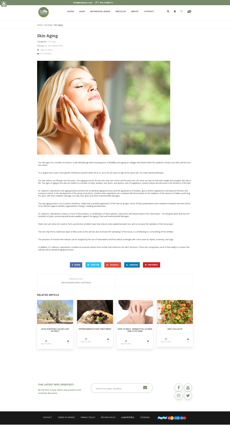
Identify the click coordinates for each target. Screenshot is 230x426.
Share (77, 265)
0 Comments (46, 53)
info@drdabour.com (82, 2)
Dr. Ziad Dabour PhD (54, 45)
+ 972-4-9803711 (105, 2)
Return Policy (108, 417)
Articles (121, 11)
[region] (115, 25)
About (135, 11)
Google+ (114, 265)
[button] (188, 395)
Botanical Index (100, 11)
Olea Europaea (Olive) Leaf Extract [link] (55, 330)
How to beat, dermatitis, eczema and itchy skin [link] (135, 330)
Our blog (48, 25)
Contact (149, 11)
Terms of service (66, 417)
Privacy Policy (88, 417)
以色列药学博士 (127, 417)
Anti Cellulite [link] (174, 329)
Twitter (95, 265)
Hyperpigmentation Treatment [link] (95, 329)
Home (70, 11)
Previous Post (76, 279)
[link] (43, 12)
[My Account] (175, 11)
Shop (82, 11)
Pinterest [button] (153, 265)
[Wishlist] (181, 11)
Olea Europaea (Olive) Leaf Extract (76, 282)
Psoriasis (145, 417)
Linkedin (133, 265)
